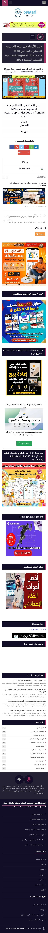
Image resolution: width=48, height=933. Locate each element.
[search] (5, 3)
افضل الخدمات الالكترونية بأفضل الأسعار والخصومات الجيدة (27, 701)
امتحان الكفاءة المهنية (36, 742)
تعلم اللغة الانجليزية (37, 753)
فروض (42, 875)
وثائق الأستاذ (40, 768)
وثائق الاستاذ (40, 859)
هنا (21, 131)
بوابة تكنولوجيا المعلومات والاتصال (33, 840)
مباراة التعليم (39, 885)
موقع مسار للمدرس (37, 814)
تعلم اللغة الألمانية (37, 750)
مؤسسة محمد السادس (36, 835)
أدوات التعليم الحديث (37, 731)
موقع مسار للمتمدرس (36, 819)
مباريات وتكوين (39, 764)
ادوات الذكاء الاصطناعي (36, 920)
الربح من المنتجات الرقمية (35, 739)
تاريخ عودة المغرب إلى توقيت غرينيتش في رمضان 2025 (28, 710)
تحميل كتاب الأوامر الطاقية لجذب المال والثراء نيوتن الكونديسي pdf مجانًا (25, 691)
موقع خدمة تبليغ (38, 824)
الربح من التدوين (38, 735)
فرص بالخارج (40, 761)
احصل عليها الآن (24, 443)
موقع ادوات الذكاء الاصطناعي (34, 845)
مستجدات (41, 880)
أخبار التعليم (40, 728)
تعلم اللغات (40, 746)
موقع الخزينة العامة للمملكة (34, 830)
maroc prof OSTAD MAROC (16, 928)
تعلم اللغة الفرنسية (37, 757)
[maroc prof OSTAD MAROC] (25, 12)
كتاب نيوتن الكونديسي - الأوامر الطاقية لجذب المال (29, 680)
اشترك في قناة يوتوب (38, 629)
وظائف (42, 910)
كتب (42, 890)
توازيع (42, 864)
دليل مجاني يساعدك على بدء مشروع (32, 915)
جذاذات (41, 870)
